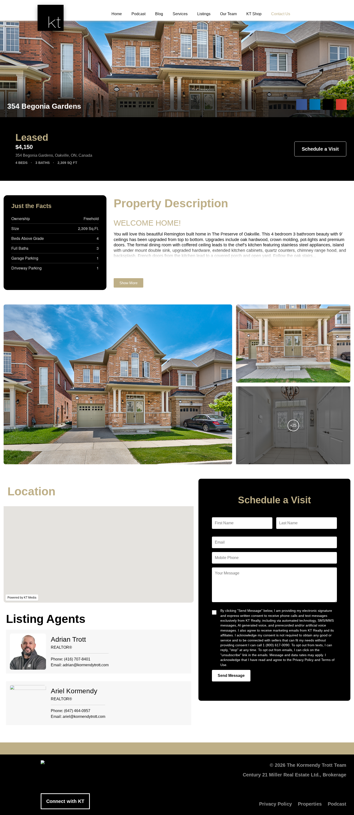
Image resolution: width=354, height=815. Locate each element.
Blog (159, 14)
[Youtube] (162, 748)
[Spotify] (220, 748)
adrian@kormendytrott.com (86, 665)
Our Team (228, 14)
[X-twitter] (148, 748)
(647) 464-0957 (77, 711)
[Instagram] (191, 748)
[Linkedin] (177, 748)
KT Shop (254, 14)
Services (180, 14)
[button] (301, 104)
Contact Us (280, 14)
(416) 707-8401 (77, 659)
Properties (310, 804)
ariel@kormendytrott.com (84, 716)
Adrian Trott (68, 639)
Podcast (138, 14)
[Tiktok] (206, 748)
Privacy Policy (275, 804)
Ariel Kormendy (74, 691)
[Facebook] (133, 748)
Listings (203, 14)
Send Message (231, 676)
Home (116, 14)
